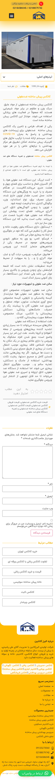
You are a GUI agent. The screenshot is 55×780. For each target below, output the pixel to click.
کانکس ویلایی (44, 669)
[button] (11, 15)
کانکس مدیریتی (44, 665)
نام (50, 484)
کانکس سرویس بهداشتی (40, 672)
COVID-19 (9, 134)
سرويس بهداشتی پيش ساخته (39, 732)
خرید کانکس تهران (27, 551)
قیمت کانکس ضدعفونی (19, 405)
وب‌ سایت (47, 508)
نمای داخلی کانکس (44, 736)
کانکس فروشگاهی (18, 672)
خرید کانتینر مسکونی (43, 724)
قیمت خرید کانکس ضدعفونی (34, 402)
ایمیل (49, 496)
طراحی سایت (13, 773)
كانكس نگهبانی (47, 728)
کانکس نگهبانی (11, 665)
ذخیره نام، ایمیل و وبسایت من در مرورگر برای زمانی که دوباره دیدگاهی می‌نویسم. (29, 525)
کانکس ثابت (27, 592)
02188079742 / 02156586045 (27, 8)
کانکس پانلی (28, 665)
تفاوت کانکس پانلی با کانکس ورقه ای (27, 561)
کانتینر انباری (30, 669)
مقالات (23, 86)
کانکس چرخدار (27, 602)
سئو (4, 773)
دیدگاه (48, 444)
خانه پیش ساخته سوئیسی (27, 582)
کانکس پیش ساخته (43, 156)
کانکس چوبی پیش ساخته (41, 720)
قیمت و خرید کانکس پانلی (27, 571)
